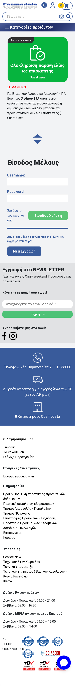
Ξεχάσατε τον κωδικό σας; (15, 215)
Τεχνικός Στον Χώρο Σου (21, 562)
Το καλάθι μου (13, 452)
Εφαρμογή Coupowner (18, 476)
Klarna (7, 581)
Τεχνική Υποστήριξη (18, 567)
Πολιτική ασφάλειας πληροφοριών (28, 504)
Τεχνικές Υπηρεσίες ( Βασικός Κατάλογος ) (35, 571)
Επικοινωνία (12, 533)
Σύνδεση (9, 447)
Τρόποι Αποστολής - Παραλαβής (27, 509)
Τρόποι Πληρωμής (16, 513)
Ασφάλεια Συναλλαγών (19, 528)
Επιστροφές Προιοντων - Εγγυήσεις (29, 518)
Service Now (12, 557)
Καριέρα (9, 538)
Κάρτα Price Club (15, 576)
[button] (68, 16)
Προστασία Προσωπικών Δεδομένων (30, 523)
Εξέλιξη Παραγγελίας (18, 457)
